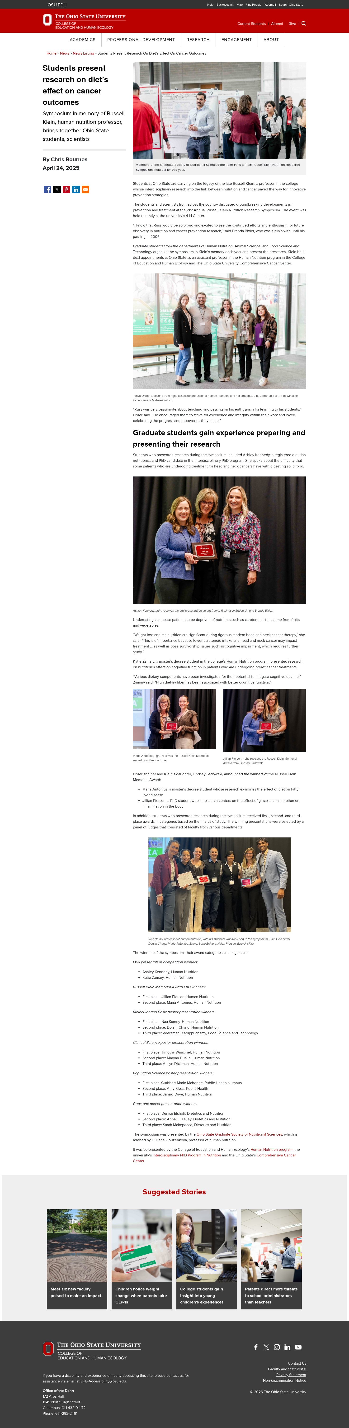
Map (240, 5)
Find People (253, 5)
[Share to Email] (85, 189)
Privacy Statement (291, 1375)
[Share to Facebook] (47, 189)
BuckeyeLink (225, 5)
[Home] (84, 21)
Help (210, 5)
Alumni (277, 23)
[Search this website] (304, 23)
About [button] (271, 39)
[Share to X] (57, 189)
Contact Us (297, 1363)
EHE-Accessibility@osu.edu (103, 1381)
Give (292, 23)
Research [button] (198, 39)
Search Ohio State (291, 5)
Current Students (251, 23)
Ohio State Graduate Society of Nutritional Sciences (239, 1134)
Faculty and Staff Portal (287, 1369)
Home (52, 53)
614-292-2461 (66, 1413)
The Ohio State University (56, 5)
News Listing (83, 53)
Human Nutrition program (271, 1149)
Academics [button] (83, 39)
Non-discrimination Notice (284, 1380)
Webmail (270, 5)
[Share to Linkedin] (76, 189)
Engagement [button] (237, 39)
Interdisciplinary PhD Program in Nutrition (187, 1155)
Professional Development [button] (141, 39)
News (64, 53)
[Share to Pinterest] (66, 189)
